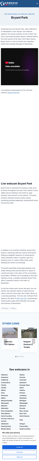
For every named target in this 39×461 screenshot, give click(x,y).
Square (13, 308)
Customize (19, 452)
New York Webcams (10, 14)
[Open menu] (37, 3)
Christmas (5, 308)
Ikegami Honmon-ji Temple (28, 344)
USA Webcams (22, 14)
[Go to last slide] (5, 341)
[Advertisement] (19, 116)
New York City (21, 298)
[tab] (15, 356)
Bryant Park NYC (14, 93)
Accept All (19, 447)
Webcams (31, 14)
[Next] (33, 341)
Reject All (19, 457)
